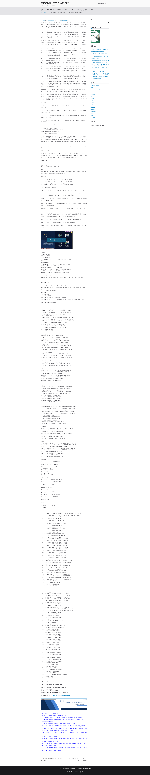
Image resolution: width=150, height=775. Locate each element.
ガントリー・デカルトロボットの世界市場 (50, 713)
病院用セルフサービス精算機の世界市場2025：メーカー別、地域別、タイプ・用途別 (58, 730)
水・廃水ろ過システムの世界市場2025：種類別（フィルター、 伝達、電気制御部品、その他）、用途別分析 (62, 717)
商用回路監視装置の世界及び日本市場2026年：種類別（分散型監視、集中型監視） (100, 61)
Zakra (84, 768)
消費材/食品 (93, 102)
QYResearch (93, 92)
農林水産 (92, 115)
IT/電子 (92, 87)
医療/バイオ (93, 98)
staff (44, 20)
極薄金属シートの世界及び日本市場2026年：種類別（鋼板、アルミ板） (99, 50)
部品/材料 (93, 117)
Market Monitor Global (96, 89)
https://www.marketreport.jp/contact (61, 695)
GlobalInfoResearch (95, 85)
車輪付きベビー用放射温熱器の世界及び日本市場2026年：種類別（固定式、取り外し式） (59, 723)
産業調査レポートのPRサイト (56, 2)
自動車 (92, 113)
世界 (60, 20)
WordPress (89, 768)
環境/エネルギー (94, 109)
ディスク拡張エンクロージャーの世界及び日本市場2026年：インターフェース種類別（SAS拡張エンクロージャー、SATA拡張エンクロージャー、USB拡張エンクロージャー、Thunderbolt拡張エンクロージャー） (100, 75)
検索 (91, 19)
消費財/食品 (93, 104)
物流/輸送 (93, 107)
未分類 (92, 100)
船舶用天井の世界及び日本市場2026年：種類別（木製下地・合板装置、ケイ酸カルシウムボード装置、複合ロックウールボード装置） (100, 67)
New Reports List (102, 3)
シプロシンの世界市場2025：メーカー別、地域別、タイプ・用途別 (54, 715)
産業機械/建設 (65, 20)
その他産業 (93, 94)
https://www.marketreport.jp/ (97, 125)
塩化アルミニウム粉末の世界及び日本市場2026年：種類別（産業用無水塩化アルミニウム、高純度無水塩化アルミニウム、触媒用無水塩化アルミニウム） (100, 56)
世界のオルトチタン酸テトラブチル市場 (49, 736)
